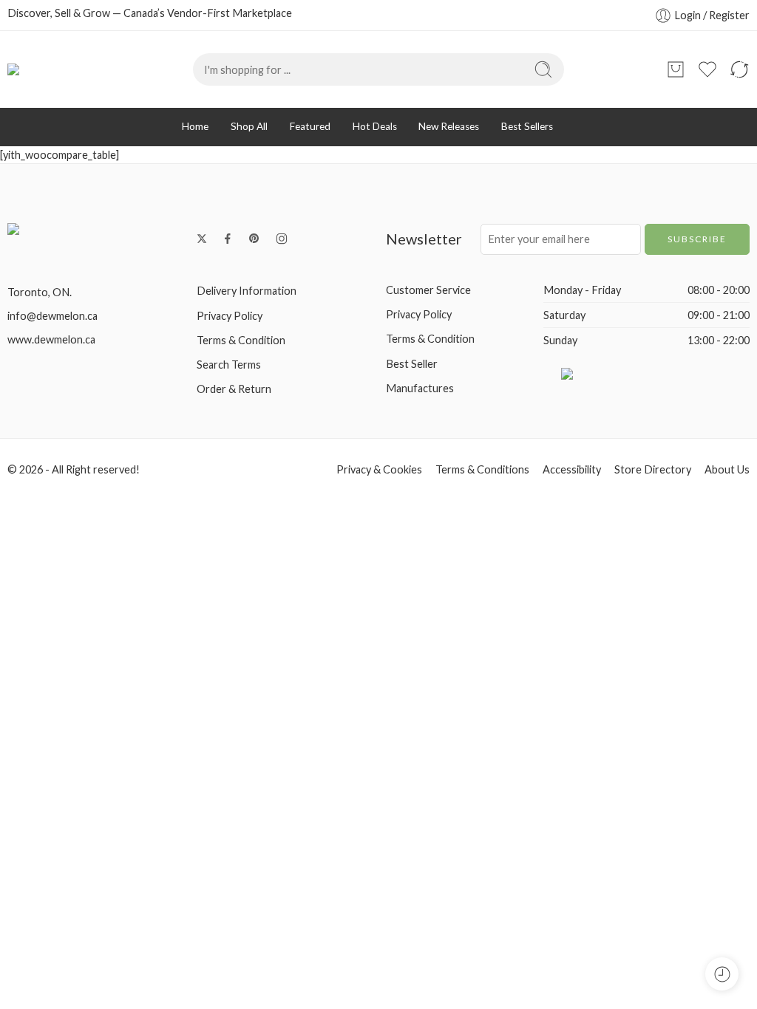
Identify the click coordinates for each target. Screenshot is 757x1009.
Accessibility (572, 469)
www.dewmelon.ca (51, 339)
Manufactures (420, 388)
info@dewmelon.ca (52, 315)
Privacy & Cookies (379, 469)
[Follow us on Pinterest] (254, 238)
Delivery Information (246, 290)
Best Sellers (527, 126)
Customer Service (428, 290)
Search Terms (229, 364)
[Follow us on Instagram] (281, 238)
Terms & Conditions (482, 469)
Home (195, 126)
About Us (727, 469)
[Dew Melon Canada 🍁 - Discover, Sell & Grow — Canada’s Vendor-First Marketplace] (67, 69)
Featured (310, 126)
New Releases (448, 126)
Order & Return (234, 389)
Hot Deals (375, 126)
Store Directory (652, 469)
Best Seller (412, 364)
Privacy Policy (229, 315)
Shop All (249, 126)
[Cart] (675, 69)
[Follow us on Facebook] (228, 238)
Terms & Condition (241, 340)
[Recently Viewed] (722, 974)
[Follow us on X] (202, 238)
